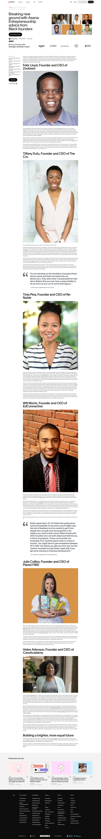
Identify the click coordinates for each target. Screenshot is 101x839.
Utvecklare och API (62, 820)
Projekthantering (22, 820)
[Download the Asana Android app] (78, 836)
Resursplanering (35, 815)
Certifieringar (60, 805)
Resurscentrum (61, 809)
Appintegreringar (23, 815)
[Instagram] (45, 836)
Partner (59, 822)
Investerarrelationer (75, 814)
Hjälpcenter (60, 798)
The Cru (58, 247)
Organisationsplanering (37, 811)
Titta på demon (12, 83)
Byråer (46, 825)
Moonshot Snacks (44, 632)
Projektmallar (60, 815)
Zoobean (59, 128)
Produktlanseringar (36, 813)
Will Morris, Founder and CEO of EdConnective (14, 67)
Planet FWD (25, 628)
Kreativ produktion (36, 802)
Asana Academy (61, 802)
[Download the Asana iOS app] (69, 836)
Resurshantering (22, 822)
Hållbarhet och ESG (75, 823)
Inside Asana (73, 807)
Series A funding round (62, 711)
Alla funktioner (22, 800)
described (41, 502)
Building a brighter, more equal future (14, 75)
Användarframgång (62, 817)
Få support (60, 800)
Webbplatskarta (61, 824)
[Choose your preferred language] (71, 2)
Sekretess (73, 818)
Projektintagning (35, 820)
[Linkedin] (43, 836)
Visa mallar (13, 79)
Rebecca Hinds (14, 38)
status (76, 384)
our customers (54, 738)
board (39, 637)
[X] (41, 836)
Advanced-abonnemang (24, 811)
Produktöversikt (22, 798)
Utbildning (47, 818)
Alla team (47, 827)
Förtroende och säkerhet (76, 816)
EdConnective (43, 497)
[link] (11, 7)
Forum (59, 807)
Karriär (72, 805)
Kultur (72, 809)
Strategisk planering (36, 817)
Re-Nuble (45, 375)
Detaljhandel (47, 814)
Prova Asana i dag (15, 34)
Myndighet (47, 816)
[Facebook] (47, 836)
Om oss (72, 798)
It (45, 805)
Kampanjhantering (36, 798)
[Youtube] (49, 836)
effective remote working (55, 707)
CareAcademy (32, 695)
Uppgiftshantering (36, 822)
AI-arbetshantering (23, 817)
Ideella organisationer (49, 823)
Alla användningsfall (36, 824)
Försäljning (47, 809)
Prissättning (21, 806)
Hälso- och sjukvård (49, 811)
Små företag (47, 798)
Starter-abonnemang (23, 808)
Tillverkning (47, 820)
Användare (73, 802)
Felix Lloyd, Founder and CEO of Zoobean (14, 59)
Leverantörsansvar (74, 820)
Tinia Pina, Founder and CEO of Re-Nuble (14, 64)
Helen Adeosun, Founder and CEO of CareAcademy (15, 72)
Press (72, 811)
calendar (73, 140)
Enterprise (21, 813)
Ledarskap (73, 800)
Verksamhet (47, 802)
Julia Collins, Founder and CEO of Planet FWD (15, 70)
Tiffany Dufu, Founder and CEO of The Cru (15, 61)
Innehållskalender (36, 800)
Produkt (46, 807)
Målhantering (35, 805)
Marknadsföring (48, 800)
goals (33, 260)
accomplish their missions (28, 741)
